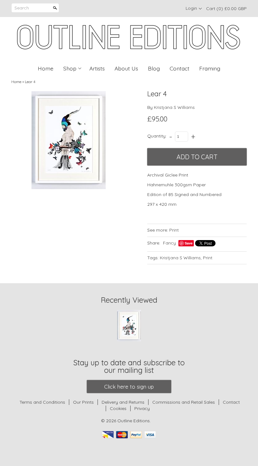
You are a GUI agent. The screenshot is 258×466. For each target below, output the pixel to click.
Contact (179, 68)
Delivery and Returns (123, 402)
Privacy (142, 408)
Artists (97, 68)
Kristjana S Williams (174, 107)
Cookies (119, 408)
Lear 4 (30, 81)
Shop (69, 68)
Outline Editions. (134, 421)
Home (45, 68)
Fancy (169, 243)
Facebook (151, 8)
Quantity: (156, 136)
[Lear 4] (68, 140)
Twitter (162, 8)
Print (174, 230)
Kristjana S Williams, (181, 258)
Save (189, 243)
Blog (154, 68)
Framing (209, 68)
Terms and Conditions (42, 402)
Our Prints (83, 402)
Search (21, 8)
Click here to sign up (129, 386)
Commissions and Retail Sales (183, 402)
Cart (226, 8)
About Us (126, 68)
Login (191, 8)
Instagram (173, 8)
